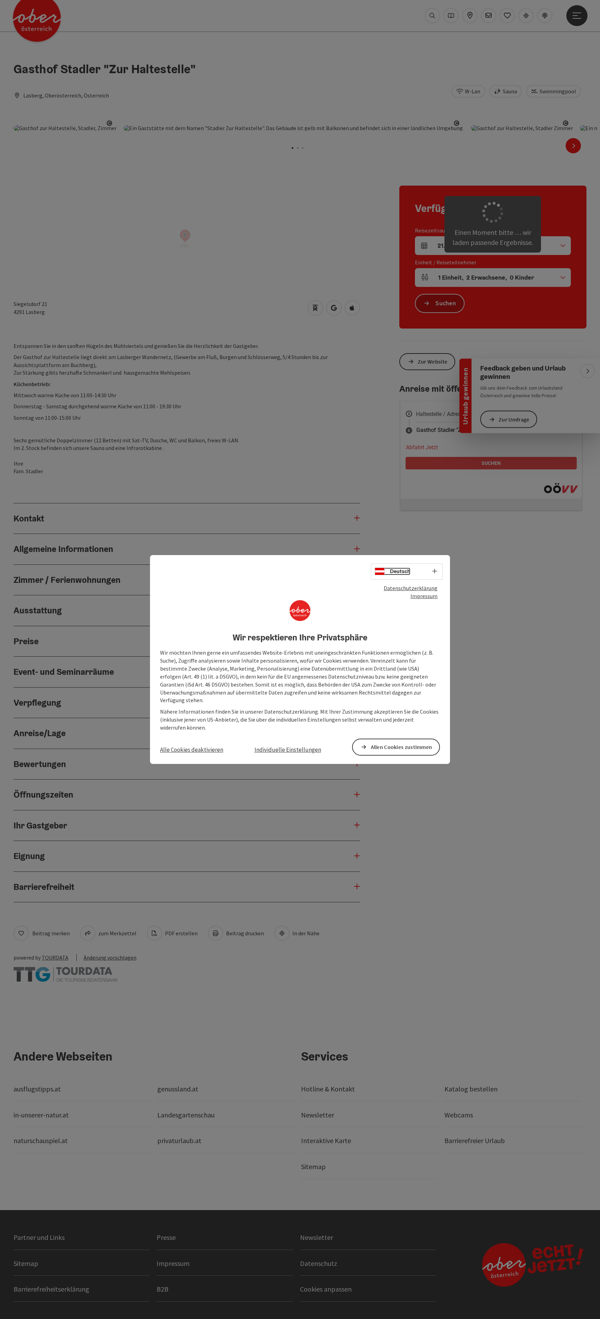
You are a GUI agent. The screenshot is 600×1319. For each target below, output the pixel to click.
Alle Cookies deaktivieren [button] (191, 750)
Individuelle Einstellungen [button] (288, 750)
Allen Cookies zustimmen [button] (401, 746)
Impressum (424, 596)
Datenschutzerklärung (411, 588)
